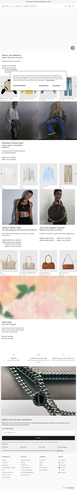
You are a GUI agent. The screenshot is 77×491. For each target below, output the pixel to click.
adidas (24, 447)
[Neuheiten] (57, 207)
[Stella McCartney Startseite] (20, 6)
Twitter (63, 462)
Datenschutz (59, 450)
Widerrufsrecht (6, 477)
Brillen (41, 465)
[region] (38, 81)
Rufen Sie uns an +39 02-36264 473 (63, 358)
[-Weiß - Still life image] (9, 174)
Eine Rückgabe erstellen (8, 467)
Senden (38, 438)
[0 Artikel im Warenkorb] (69, 6)
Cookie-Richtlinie (25, 467)
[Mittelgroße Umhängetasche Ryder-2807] (29, 261)
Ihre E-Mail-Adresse (7, 428)
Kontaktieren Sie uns (7, 472)
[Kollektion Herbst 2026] (19, 120)
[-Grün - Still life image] (29, 174)
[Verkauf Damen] (38, 297)
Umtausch (5, 462)
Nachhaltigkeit (63, 447)
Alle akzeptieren (43, 85)
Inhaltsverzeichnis (26, 460)
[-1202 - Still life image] (68, 174)
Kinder (43, 447)
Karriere (23, 462)
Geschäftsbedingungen (27, 472)
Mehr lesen (5, 444)
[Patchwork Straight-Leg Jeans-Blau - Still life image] (68, 87)
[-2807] (9, 261)
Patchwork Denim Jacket (46, 98)
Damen (6, 447)
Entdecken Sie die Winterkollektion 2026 (38, 1)
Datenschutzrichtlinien (43, 442)
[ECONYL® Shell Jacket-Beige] (9, 87)
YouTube (63, 467)
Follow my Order (6, 475)
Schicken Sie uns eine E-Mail (38, 358)
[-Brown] (48, 261)
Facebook (63, 460)
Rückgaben (5, 465)
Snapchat (63, 472)
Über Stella (42, 460)
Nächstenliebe (43, 467)
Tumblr (63, 470)
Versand (4, 460)
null (1, 186)
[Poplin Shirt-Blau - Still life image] (48, 174)
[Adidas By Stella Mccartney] (20, 207)
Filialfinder (14, 358)
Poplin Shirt (43, 186)
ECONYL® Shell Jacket (6, 98)
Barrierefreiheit (25, 475)
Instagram (63, 465)
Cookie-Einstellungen (26, 470)
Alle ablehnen (56, 85)
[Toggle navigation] (73, 6)
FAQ (3, 470)
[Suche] (65, 6)
